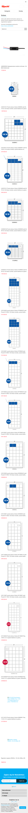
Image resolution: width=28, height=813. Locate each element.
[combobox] (14, 29)
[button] (14, 790)
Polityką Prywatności (5, 805)
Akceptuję (22, 807)
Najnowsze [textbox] (4, 29)
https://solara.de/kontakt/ (7, 26)
